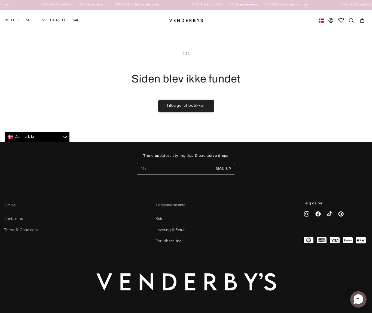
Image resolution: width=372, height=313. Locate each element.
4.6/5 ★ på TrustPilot (54, 4)
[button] (30, 20)
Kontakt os (13, 219)
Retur (160, 219)
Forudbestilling (169, 241)
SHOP (30, 20)
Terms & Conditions (21, 230)
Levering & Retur (170, 230)
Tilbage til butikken (186, 106)
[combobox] (37, 136)
